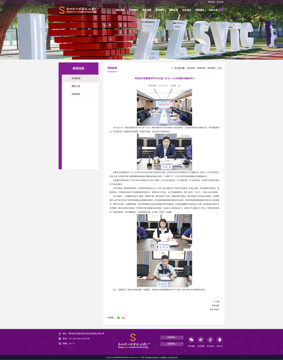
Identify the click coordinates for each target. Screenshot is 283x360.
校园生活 (173, 10)
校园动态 (76, 94)
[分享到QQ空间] (128, 318)
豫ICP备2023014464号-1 (153, 357)
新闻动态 (201, 68)
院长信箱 (220, 2)
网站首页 (120, 10)
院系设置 (146, 10)
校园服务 (200, 10)
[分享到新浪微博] (123, 318)
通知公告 (76, 86)
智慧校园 (211, 2)
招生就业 (186, 10)
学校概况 (133, 10)
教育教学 (160, 10)
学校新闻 (76, 78)
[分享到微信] (118, 318)
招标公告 (213, 10)
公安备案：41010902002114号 (169, 357)
